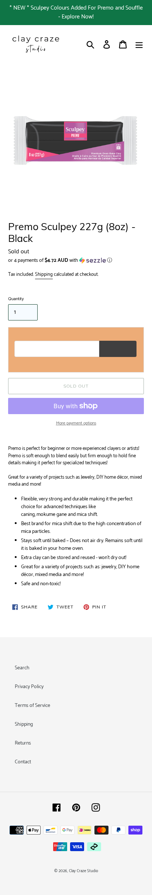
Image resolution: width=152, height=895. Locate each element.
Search (22, 668)
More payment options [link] (76, 423)
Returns (23, 743)
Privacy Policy (29, 687)
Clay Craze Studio (83, 871)
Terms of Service (32, 705)
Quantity (16, 299)
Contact (23, 762)
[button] (76, 260)
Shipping (44, 274)
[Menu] (139, 44)
